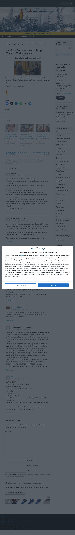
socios (22, 255)
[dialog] (37, 267)
